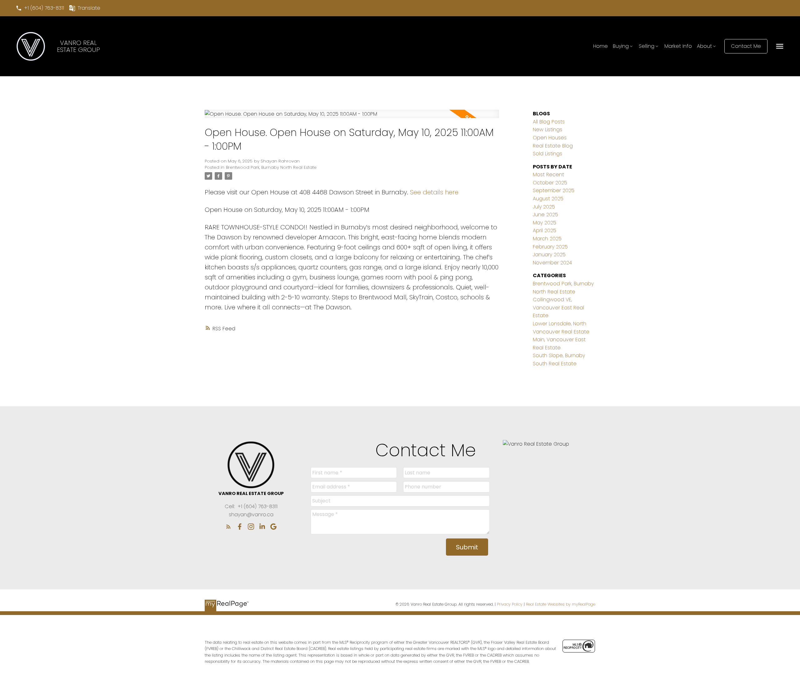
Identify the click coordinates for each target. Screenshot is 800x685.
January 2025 (549, 254)
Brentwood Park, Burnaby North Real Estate (271, 167)
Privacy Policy (509, 604)
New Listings (547, 129)
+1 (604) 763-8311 (44, 8)
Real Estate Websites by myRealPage (560, 604)
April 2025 (544, 230)
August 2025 (548, 198)
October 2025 (550, 182)
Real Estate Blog (553, 145)
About (704, 46)
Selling (646, 46)
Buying (621, 46)
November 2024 (552, 262)
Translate (89, 8)
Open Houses (550, 137)
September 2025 (553, 190)
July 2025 (544, 206)
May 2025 (544, 222)
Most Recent (548, 174)
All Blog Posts (549, 121)
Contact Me (746, 46)
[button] (40, 8)
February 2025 (550, 246)
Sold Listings (547, 153)
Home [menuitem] (600, 46)
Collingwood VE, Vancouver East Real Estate (558, 307)
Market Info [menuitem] (678, 46)
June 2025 (545, 214)
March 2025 (547, 238)
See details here (434, 192)
